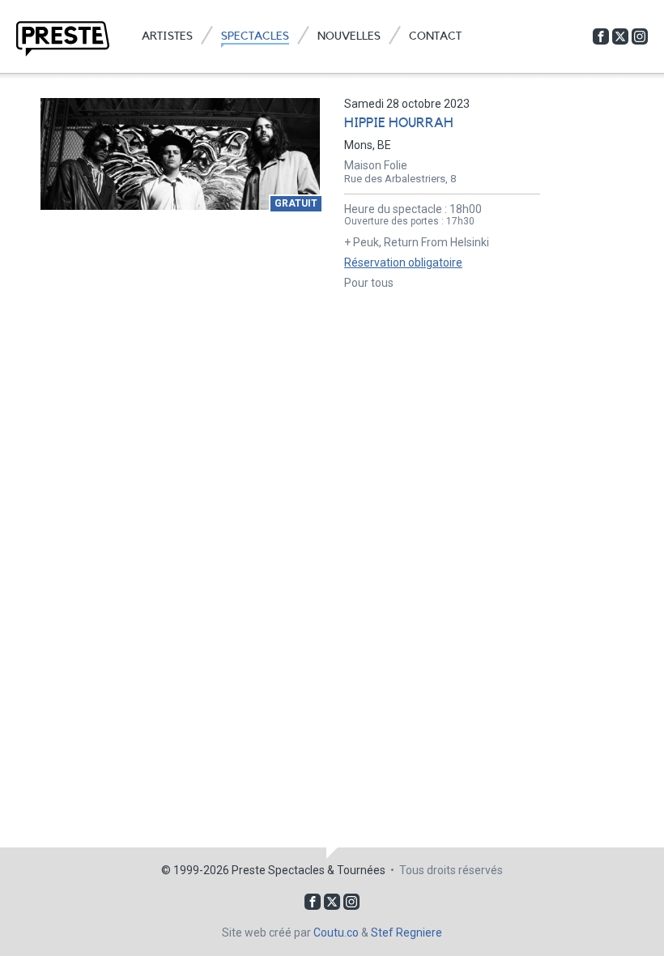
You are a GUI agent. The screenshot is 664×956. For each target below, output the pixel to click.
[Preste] (62, 39)
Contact (435, 36)
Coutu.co (336, 932)
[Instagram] (640, 36)
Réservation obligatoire (403, 262)
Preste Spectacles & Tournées (308, 870)
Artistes (167, 36)
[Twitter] (620, 36)
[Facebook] (601, 36)
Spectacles (255, 36)
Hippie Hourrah (398, 123)
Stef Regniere (406, 932)
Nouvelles (349, 36)
